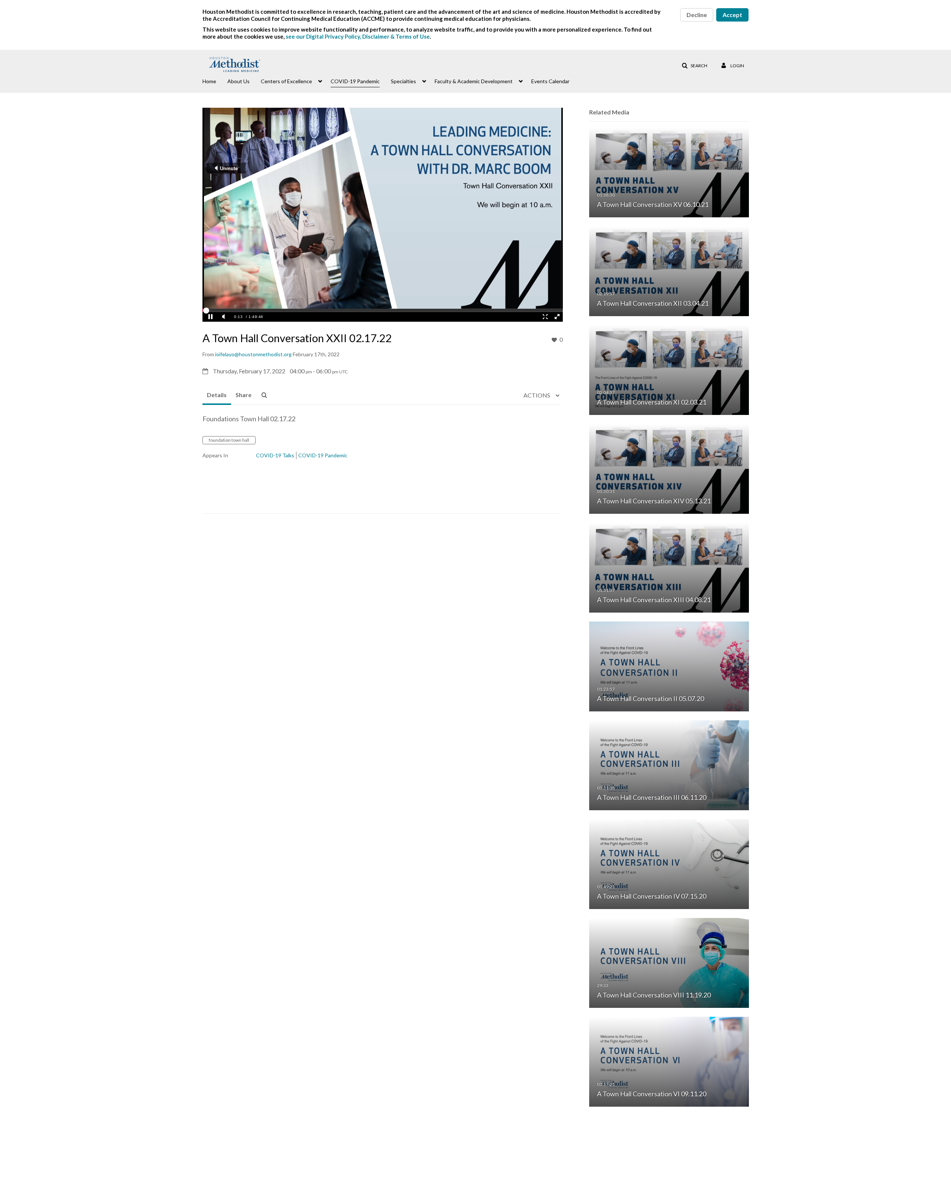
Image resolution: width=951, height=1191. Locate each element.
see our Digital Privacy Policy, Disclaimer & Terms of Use (358, 36)
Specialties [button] (403, 81)
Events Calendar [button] (550, 81)
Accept (732, 14)
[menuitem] (214, 80)
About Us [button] (238, 81)
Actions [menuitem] (537, 395)
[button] (694, 65)
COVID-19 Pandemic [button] (355, 81)
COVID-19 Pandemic (322, 455)
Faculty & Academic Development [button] (474, 81)
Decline (697, 14)
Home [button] (209, 81)
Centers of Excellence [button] (286, 81)
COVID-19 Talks (275, 455)
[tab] (216, 395)
